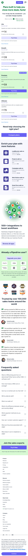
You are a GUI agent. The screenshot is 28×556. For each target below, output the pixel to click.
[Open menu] (25, 2)
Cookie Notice (13, 549)
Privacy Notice (21, 549)
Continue (13, 553)
